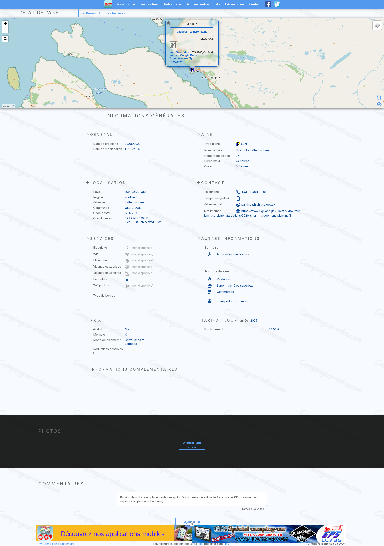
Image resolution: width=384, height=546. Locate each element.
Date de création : (105, 144)
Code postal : (102, 213)
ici (200, 544)
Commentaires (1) (181, 58)
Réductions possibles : (108, 351)
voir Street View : (181, 52)
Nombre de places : (217, 156)
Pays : (97, 192)
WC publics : (102, 285)
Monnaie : (100, 334)
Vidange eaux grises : (108, 266)
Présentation (125, 4)
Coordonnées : (103, 218)
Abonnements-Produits (203, 4)
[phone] (239, 198)
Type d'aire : (212, 144)
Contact (255, 4)
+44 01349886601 (253, 192)
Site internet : (213, 211)
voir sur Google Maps (183, 55)
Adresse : (99, 202)
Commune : (101, 208)
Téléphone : (212, 192)
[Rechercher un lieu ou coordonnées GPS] (5, 39)
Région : (98, 197)
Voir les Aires (149, 4)
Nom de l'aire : (214, 150)
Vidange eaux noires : (108, 273)
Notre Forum (173, 4)
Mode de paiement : (107, 340)
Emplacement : (214, 329)
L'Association (234, 4)
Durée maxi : (212, 161)
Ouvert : (209, 166)
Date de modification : (108, 149)
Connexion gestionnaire (58, 544)
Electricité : (101, 247)
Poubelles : (100, 279)
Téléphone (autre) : (217, 198)
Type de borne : (104, 295)
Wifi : (96, 254)
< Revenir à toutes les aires (104, 13)
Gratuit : (98, 329)
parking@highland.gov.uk (258, 204)
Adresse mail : (214, 204)
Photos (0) (176, 61)
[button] (192, 69)
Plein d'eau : (101, 260)
